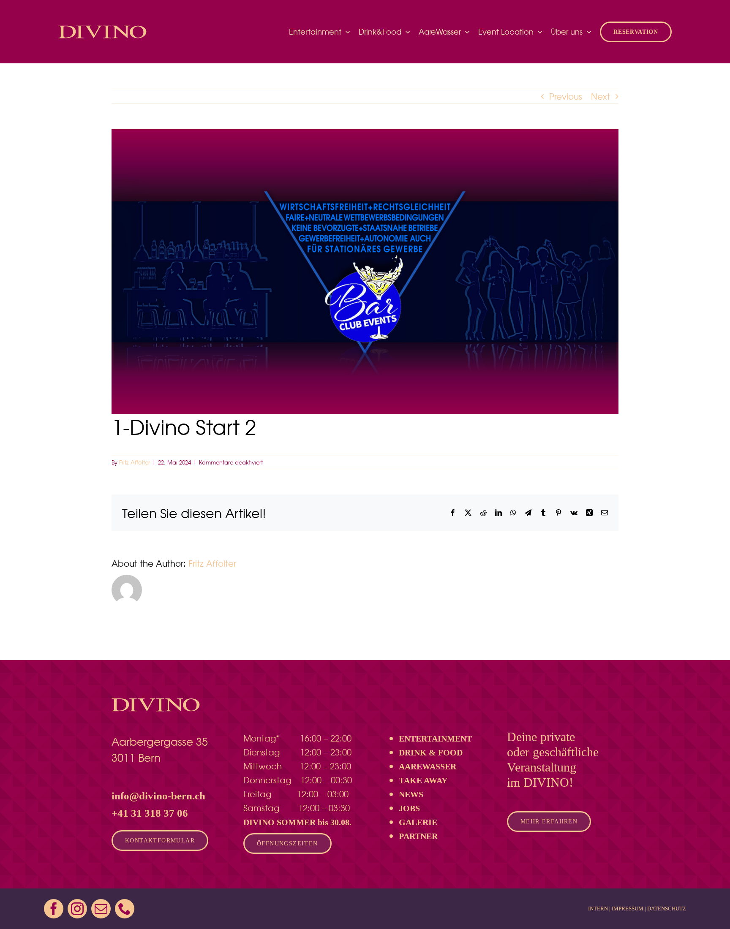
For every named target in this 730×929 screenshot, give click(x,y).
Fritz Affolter (134, 462)
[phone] (124, 908)
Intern (598, 908)
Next (600, 96)
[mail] (101, 908)
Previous (565, 96)
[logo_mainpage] (102, 26)
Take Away (423, 780)
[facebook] (53, 908)
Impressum (627, 908)
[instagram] (77, 908)
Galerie (418, 822)
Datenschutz (666, 908)
